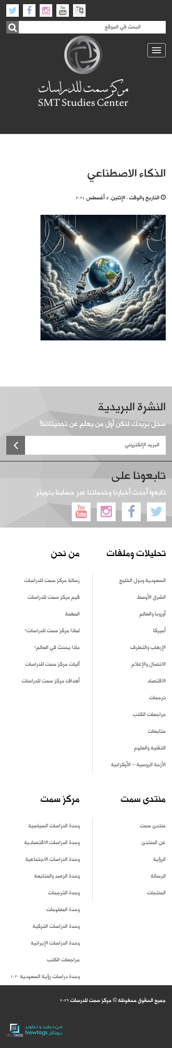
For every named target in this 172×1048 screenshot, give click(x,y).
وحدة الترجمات (64, 893)
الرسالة (158, 876)
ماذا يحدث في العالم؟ (57, 648)
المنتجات (156, 893)
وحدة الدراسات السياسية (54, 826)
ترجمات (157, 698)
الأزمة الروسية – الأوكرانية (138, 765)
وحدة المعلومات (63, 910)
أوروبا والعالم (152, 614)
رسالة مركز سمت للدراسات (52, 581)
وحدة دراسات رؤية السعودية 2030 (45, 977)
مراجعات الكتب (149, 715)
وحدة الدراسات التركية (56, 927)
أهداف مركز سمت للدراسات (51, 681)
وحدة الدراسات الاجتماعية (52, 860)
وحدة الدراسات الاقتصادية (52, 843)
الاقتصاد (156, 681)
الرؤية (159, 860)
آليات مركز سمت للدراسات (52, 664)
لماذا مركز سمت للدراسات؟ (52, 631)
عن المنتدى (154, 843)
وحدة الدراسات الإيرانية (55, 943)
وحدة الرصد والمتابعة (57, 876)
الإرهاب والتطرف (148, 648)
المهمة (72, 614)
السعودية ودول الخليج (142, 581)
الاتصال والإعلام (149, 664)
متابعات (157, 731)
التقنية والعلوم (150, 748)
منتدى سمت (153, 826)
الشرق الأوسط (151, 597)
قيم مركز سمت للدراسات (54, 597)
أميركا (159, 631)
